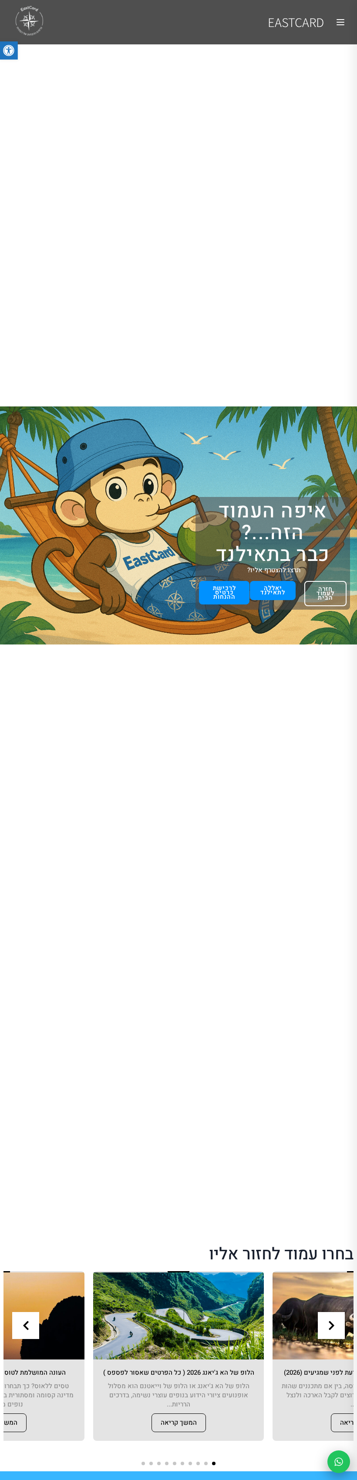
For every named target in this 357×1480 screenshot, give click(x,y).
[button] (214, 1463)
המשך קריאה (179, 1422)
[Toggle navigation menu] (340, 22)
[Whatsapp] (338, 1461)
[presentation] (25, 1325)
